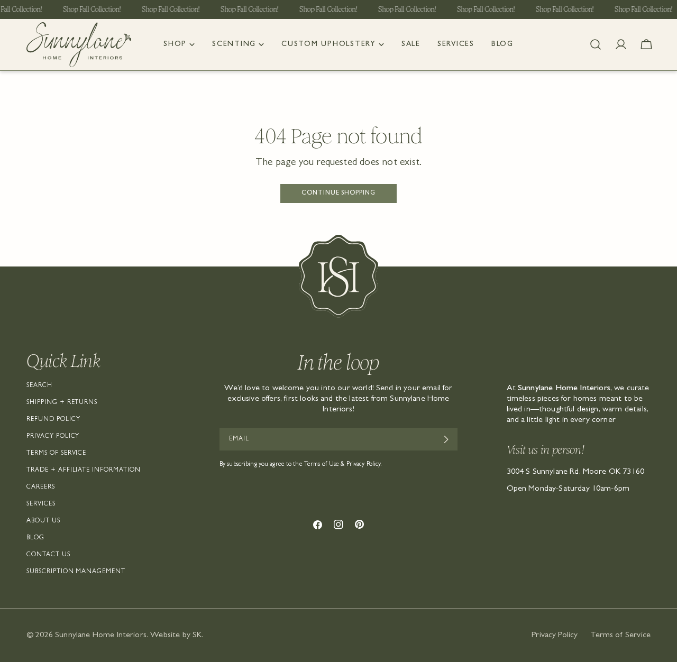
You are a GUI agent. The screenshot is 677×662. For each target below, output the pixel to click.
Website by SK (176, 635)
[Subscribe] (445, 439)
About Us (43, 521)
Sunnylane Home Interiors (101, 635)
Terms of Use (321, 465)
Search (39, 386)
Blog (35, 538)
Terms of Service (56, 453)
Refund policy (53, 420)
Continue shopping (338, 193)
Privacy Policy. (364, 465)
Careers (40, 487)
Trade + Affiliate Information (83, 470)
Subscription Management (75, 572)
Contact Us (48, 555)
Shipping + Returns (61, 403)
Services (41, 504)
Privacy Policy (52, 437)
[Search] (595, 44)
